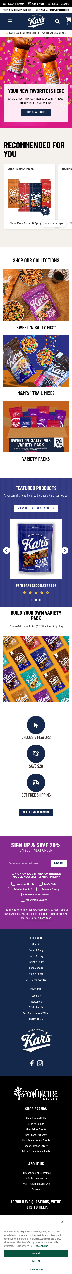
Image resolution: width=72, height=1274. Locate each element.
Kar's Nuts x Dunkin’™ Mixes (36, 1013)
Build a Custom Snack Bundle (36, 1151)
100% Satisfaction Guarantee (36, 1173)
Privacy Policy (41, 1246)
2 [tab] (36, 600)
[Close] (62, 1222)
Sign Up (58, 863)
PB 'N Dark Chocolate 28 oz (36, 586)
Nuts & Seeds (36, 968)
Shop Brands (36, 1109)
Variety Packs (36, 973)
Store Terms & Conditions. (38, 918)
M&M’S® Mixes (36, 1019)
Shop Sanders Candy (36, 1135)
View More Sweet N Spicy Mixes (29, 223)
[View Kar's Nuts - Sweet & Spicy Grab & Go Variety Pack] (30, 195)
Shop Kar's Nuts (36, 1124)
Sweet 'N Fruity (36, 962)
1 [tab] (32, 600)
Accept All (36, 1253)
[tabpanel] (36, 557)
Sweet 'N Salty (36, 950)
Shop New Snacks (36, 112)
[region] (36, 1244)
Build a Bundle (36, 1007)
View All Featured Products (36, 508)
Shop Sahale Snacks (36, 1129)
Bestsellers (36, 1001)
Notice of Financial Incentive (53, 914)
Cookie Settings (36, 1269)
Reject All (36, 1261)
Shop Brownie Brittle (36, 1118)
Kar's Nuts (37, 3)
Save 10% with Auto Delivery (36, 1184)
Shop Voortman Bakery (36, 1146)
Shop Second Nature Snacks (36, 1140)
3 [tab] (40, 600)
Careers (36, 1189)
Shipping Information (36, 1178)
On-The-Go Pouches (36, 979)
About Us (36, 995)
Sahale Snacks (60, 3)
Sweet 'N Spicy (36, 956)
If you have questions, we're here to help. (36, 1205)
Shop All (36, 944)
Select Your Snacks (36, 812)
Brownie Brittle (15, 3)
